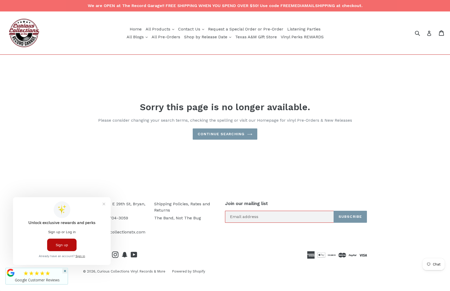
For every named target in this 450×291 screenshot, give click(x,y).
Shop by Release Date (208, 36)
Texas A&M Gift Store (256, 36)
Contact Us (191, 29)
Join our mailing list (246, 203)
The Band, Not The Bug (177, 217)
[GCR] (10, 272)
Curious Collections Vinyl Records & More (131, 271)
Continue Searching (221, 134)
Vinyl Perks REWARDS (302, 36)
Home (136, 29)
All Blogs (138, 36)
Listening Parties (304, 29)
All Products (161, 29)
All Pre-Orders (166, 36)
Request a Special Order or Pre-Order (245, 29)
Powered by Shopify (188, 271)
